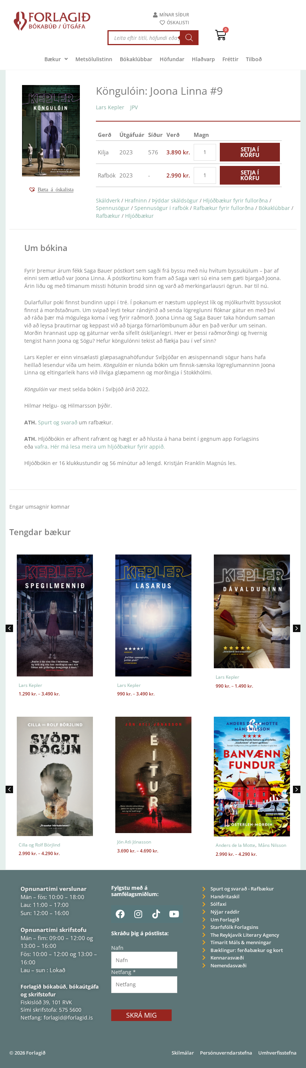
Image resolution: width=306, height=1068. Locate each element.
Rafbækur (108, 215)
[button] (51, 189)
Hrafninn (136, 200)
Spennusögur (112, 207)
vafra (41, 446)
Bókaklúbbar (274, 207)
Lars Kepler (110, 107)
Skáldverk (108, 200)
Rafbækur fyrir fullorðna (223, 207)
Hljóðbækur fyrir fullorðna (235, 200)
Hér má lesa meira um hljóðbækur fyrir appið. (107, 446)
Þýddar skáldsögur (175, 200)
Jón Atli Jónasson (134, 842)
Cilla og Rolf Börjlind (39, 845)
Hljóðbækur (139, 215)
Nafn (117, 947)
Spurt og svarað (57, 422)
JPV (134, 107)
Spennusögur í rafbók (161, 207)
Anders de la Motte (235, 845)
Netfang (123, 972)
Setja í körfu (249, 151)
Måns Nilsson (272, 845)
